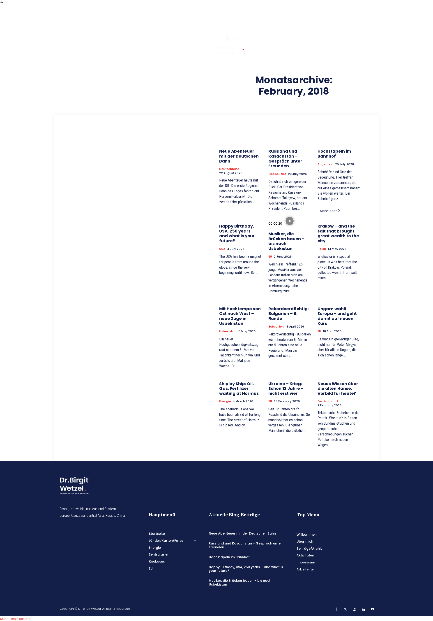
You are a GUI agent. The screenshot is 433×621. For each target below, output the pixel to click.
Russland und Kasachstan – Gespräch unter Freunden (285, 158)
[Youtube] (360, 24)
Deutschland (229, 169)
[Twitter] (366, 11)
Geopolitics (277, 174)
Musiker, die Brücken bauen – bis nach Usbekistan (286, 241)
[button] (348, 17)
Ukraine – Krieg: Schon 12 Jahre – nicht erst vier (286, 388)
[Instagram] (360, 18)
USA (222, 249)
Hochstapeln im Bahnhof (334, 153)
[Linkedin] (366, 18)
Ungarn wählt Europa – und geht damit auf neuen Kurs (337, 316)
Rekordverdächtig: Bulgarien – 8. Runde (288, 313)
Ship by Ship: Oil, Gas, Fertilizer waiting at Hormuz (239, 388)
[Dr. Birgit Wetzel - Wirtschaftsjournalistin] (222, 44)
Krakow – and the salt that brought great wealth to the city (338, 233)
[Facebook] (360, 11)
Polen (322, 249)
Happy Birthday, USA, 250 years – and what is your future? (237, 233)
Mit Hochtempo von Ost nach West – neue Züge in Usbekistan (240, 316)
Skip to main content (15, 619)
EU (270, 256)
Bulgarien (276, 326)
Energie (225, 401)
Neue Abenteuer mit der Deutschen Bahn (239, 156)
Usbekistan (228, 331)
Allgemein (325, 164)
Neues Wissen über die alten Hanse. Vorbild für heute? (338, 388)
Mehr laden (329, 211)
